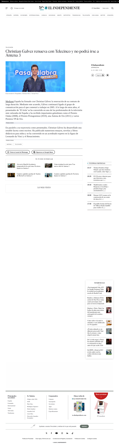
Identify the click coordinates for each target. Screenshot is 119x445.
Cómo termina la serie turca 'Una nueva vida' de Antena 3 (64, 165)
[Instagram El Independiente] (62, 433)
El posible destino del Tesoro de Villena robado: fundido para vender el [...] (102, 206)
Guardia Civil (31, 411)
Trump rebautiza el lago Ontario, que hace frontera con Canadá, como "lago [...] (102, 170)
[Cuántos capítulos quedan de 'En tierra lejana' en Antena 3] (48, 175)
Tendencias (76, 15)
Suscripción (52, 401)
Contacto (51, 399)
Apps (50, 406)
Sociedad (52, 15)
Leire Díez (30, 414)
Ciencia (44, 15)
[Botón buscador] (112, 8)
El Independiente (97, 65)
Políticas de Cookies (80, 438)
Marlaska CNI (71, 1)
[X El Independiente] (46, 433)
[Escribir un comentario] (107, 75)
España (16, 15)
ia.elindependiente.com (79, 415)
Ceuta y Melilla (79, 1)
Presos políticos (88, 1)
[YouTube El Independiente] (57, 433)
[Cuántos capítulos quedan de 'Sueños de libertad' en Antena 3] (11, 175)
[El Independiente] (59, 8)
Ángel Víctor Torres (47, 1)
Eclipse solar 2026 (32, 399)
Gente (59, 15)
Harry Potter (114, 1)
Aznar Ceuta (38, 1)
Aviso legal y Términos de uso (43, 438)
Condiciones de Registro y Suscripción (62, 438)
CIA (94, 1)
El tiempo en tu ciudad (19, 8)
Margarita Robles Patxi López (26, 1)
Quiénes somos (53, 409)
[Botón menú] (7, 8)
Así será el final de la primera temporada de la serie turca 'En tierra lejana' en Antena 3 (28, 166)
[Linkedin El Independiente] (67, 433)
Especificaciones (53, 411)
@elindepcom (95, 67)
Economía (24, 15)
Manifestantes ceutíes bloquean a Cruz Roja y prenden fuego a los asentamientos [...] (101, 187)
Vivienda (54, 1)
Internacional (34, 15)
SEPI (28, 401)
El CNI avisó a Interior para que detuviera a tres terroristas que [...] (102, 178)
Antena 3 (9, 144)
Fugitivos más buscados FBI (103, 1)
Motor (103, 15)
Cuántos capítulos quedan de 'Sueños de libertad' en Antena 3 (29, 175)
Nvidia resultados (62, 1)
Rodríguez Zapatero (32, 406)
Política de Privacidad (27, 438)
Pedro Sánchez (31, 409)
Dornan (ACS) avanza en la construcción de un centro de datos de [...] (102, 197)
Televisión (86, 15)
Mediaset (10, 101)
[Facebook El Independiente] (51, 433)
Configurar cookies (92, 438)
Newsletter (52, 404)
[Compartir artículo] (92, 75)
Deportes (66, 15)
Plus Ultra (30, 404)
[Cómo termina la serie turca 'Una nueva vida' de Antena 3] (48, 166)
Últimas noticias (14, 1)
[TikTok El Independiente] (72, 433)
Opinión (9, 15)
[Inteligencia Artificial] (79, 411)
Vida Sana (95, 15)
